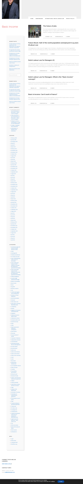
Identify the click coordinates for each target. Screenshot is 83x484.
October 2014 (13, 188)
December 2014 (14, 184)
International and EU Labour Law (54, 18)
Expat (12, 323)
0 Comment (68, 36)
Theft (12, 401)
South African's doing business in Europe (15, 385)
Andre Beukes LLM (59, 36)
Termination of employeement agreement (14, 395)
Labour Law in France (15, 353)
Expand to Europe (14, 321)
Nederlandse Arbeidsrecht (13, 363)
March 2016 (13, 161)
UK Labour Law (14, 408)
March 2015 (13, 180)
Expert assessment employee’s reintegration (15, 328)
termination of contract (15, 392)
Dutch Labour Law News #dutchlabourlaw (16, 304)
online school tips (14, 115)
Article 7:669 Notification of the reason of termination (15, 260)
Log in (12, 438)
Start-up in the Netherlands (15, 123)
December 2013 (14, 204)
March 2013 (13, 220)
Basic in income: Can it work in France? (42, 94)
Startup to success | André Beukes (15, 121)
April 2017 (13, 145)
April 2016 (13, 159)
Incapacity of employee (15, 338)
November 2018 (14, 141)
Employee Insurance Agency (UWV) (15, 315)
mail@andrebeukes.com (10, 472)
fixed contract (14, 331)
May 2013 (13, 216)
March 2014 (13, 198)
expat (12, 325)
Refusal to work (14, 374)
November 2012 (14, 227)
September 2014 (14, 189)
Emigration (13, 313)
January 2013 (13, 223)
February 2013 (14, 222)
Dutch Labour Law (14, 301)
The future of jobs (50, 26)
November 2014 (14, 186)
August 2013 (13, 211)
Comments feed (14, 442)
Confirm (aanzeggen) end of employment (15, 292)
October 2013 (13, 207)
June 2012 (13, 236)
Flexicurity (13, 333)
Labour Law (13, 350)
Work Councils (14, 429)
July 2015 (13, 175)
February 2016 (14, 163)
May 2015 (13, 179)
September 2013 (14, 209)
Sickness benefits (14, 382)
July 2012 (13, 234)
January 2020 (13, 139)
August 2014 (13, 191)
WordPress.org (14, 444)
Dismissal (13, 300)
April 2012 (13, 240)
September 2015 (14, 171)
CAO (12, 290)
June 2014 (13, 193)
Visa (12, 423)
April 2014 (13, 197)
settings (53, 481)
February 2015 (14, 182)
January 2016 (13, 164)
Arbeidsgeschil (14, 253)
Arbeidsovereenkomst (15, 254)
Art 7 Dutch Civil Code (15, 256)
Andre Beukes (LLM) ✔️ (7, 463)
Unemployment (14, 411)
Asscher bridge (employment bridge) (15, 279)
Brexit (12, 284)
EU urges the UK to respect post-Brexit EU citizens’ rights (15, 50)
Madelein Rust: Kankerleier (15, 126)
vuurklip (12, 125)
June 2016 (13, 157)
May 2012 (13, 238)
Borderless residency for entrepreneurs (14, 66)
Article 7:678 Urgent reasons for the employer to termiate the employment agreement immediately (15, 265)
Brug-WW (13, 286)
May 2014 (13, 195)
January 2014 (13, 202)
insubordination (14, 341)
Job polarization (14, 348)
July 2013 (13, 213)
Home (31, 18)
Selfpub (12, 380)
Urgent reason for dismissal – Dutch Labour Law (14, 420)
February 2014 (14, 200)
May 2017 (13, 143)
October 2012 (13, 229)
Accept (60, 481)
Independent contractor (15, 339)
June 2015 (13, 177)
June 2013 (13, 214)
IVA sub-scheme (14, 346)
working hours (14, 431)
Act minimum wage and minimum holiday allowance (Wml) (15, 248)
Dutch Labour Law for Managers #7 (41, 60)
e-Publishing (13, 306)
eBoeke (12, 308)
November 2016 (14, 152)
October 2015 (13, 170)
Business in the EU (14, 288)
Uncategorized (14, 409)
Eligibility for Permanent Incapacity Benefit (15, 311)
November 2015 (14, 168)
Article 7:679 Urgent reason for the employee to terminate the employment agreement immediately (15, 272)
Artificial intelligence (15, 276)
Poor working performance (13, 371)
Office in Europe (14, 367)
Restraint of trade (14, 375)
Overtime (13, 369)
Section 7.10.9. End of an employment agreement (16, 378)
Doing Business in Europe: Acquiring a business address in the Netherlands (14, 54)
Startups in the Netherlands (14, 390)
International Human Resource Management (15, 344)
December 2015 (14, 166)
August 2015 (13, 173)
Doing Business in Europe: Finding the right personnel (14, 59)
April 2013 (13, 218)
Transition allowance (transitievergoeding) (15, 404)
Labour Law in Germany (15, 355)
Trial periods (13, 406)
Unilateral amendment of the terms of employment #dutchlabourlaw (15, 415)
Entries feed (13, 440)
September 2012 (14, 231)
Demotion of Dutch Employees (14, 296)
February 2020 (14, 138)
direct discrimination (15, 298)
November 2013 (14, 206)
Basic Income (13, 283)
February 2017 (14, 148)
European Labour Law (15, 319)
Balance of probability (15, 281)
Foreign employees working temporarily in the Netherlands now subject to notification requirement (14, 45)
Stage (12, 387)
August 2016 (13, 155)
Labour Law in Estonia (15, 351)
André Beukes (39, 18)
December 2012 (14, 225)
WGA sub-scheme (14, 425)
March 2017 (13, 146)
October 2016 (13, 154)
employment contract (15, 318)
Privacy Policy (70, 18)
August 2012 (13, 232)
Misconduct (13, 360)
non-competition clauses (16, 365)
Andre (12, 251)
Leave (12, 357)
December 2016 (14, 150)
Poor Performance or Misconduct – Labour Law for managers (15, 112)
